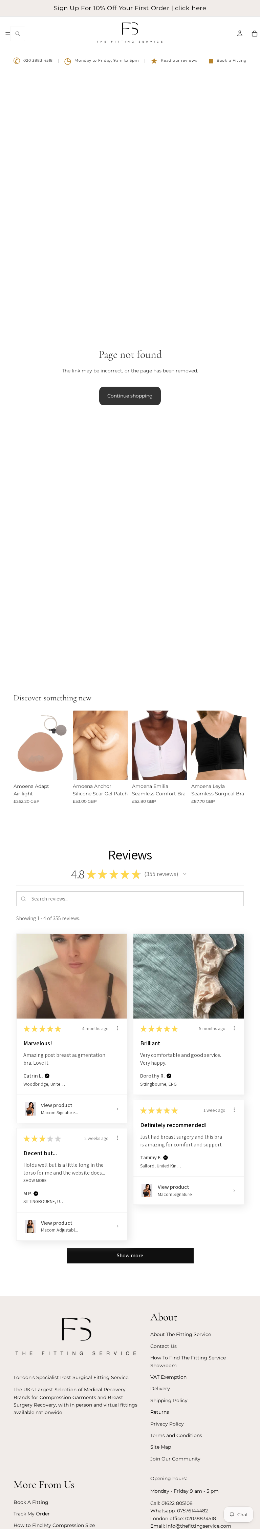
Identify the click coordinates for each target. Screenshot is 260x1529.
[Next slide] (120, 745)
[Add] (117, 769)
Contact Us (163, 1346)
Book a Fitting (228, 61)
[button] (185, 874)
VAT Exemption (168, 1377)
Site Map (160, 1447)
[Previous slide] (80, 745)
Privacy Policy (167, 1424)
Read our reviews (173, 61)
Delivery (160, 1389)
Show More (35, 1180)
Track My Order (32, 1514)
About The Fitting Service (180, 1335)
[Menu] (8, 33)
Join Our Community (175, 1459)
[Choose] (58, 769)
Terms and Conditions (176, 1435)
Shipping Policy (169, 1400)
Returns (159, 1412)
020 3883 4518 (33, 61)
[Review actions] (117, 1028)
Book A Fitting (31, 1502)
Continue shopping (130, 396)
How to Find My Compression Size (54, 1526)
